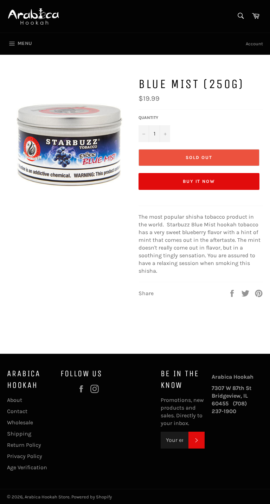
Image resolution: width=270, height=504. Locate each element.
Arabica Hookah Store (47, 496)
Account (254, 43)
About (14, 400)
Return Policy (24, 445)
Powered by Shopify (91, 496)
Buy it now (199, 181)
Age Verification (27, 467)
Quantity (148, 117)
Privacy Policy (24, 456)
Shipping (19, 433)
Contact (17, 411)
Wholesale (20, 422)
